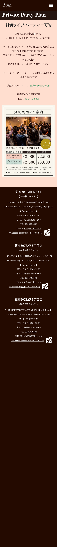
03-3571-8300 (31, 331)
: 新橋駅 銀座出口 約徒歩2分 (27, 340)
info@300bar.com (40, 85)
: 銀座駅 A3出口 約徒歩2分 (24, 286)
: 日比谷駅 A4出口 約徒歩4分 (26, 232)
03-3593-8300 (32, 98)
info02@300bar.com (32, 336)
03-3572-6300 (31, 277)
